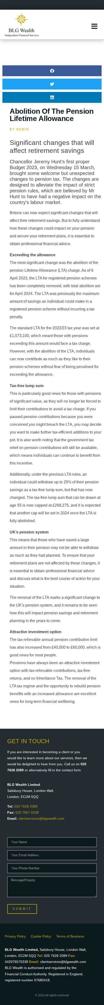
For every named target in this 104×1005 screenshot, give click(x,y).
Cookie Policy (41, 936)
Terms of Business (70, 936)
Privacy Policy (15, 936)
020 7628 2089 (25, 806)
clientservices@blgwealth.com (41, 818)
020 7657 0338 (27, 812)
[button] (52, 70)
